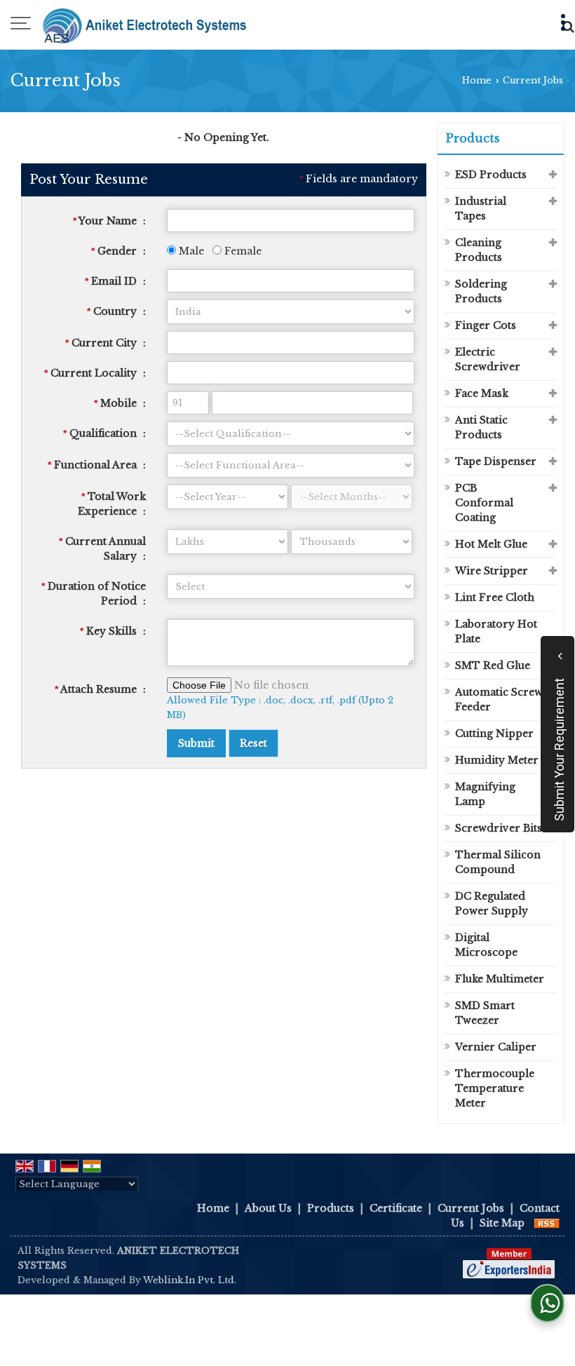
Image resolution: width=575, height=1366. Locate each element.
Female (242, 251)
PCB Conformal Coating (484, 503)
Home (477, 80)
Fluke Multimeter (499, 979)
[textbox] (291, 342)
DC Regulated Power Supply (491, 903)
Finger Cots (485, 325)
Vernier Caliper (495, 1047)
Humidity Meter (497, 760)
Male (190, 251)
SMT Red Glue (492, 665)
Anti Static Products (481, 427)
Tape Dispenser (495, 461)
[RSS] (547, 1223)
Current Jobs (471, 1208)
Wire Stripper (491, 570)
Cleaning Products (478, 250)
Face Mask (481, 393)
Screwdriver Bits (498, 828)
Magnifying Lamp (485, 794)
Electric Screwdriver (487, 359)
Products (473, 138)
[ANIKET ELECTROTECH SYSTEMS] (144, 25)
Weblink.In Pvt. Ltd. (189, 1280)
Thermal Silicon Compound (498, 862)
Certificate (396, 1208)
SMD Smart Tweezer (485, 1013)
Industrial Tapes (480, 208)
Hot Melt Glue (491, 544)
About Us (268, 1208)
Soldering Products (481, 291)
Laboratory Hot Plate (496, 631)
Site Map (502, 1223)
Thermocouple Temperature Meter (494, 1088)
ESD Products (491, 174)
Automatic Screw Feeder (499, 699)
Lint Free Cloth (494, 597)
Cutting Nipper (494, 733)
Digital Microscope (486, 945)
